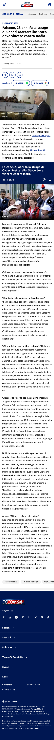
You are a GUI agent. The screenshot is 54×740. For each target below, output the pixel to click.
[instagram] (10, 617)
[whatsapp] (16, 617)
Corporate (7, 685)
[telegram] (35, 617)
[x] (22, 617)
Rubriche (7, 647)
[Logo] (27, 4)
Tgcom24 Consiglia (12, 657)
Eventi (5, 667)
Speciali (6, 637)
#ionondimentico (38, 150)
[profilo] (50, 5)
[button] (27, 4)
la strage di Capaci (41, 135)
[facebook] (3, 617)
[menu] (4, 5)
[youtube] (41, 617)
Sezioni (6, 627)
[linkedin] (29, 617)
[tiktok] (48, 617)
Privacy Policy (8, 689)
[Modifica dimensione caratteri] (19, 75)
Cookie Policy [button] (33, 685)
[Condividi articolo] (5, 75)
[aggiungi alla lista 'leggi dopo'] (12, 75)
